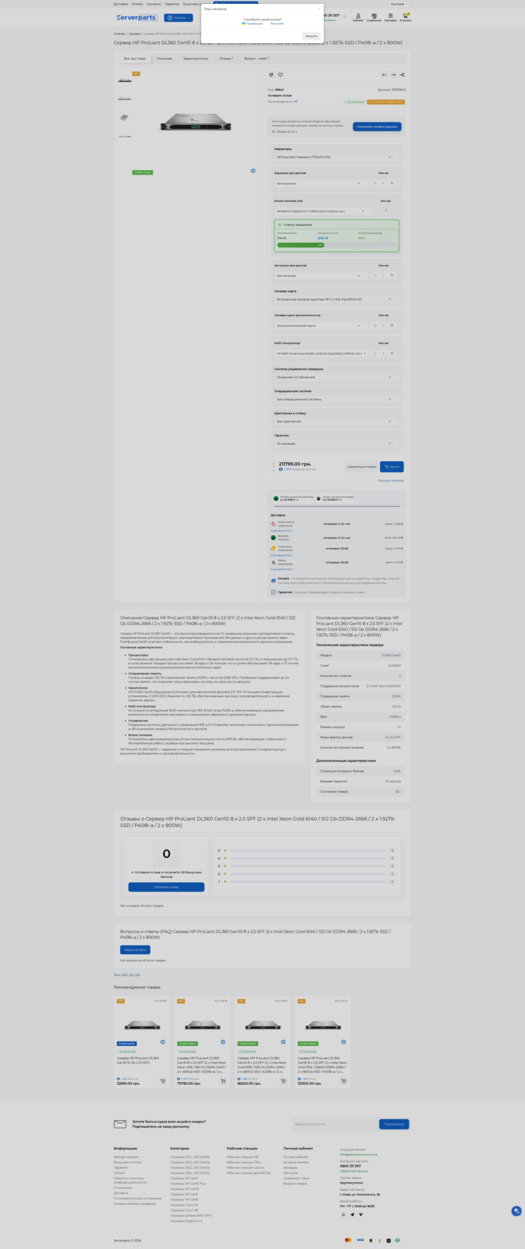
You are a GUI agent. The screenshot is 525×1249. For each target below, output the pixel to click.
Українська (253, 23)
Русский (276, 23)
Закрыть (311, 36)
